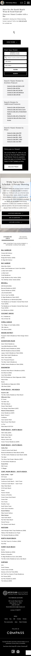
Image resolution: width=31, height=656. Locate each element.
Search (15, 73)
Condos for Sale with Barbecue (15, 92)
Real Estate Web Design (9, 646)
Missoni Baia (4, 379)
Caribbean (4, 417)
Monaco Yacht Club (6, 439)
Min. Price (8, 61)
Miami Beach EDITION (7, 426)
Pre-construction (8, 622)
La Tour (3, 424)
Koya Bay (3, 543)
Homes (24, 619)
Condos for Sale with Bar (13, 94)
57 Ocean (3, 399)
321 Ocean (4, 477)
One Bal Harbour (5, 255)
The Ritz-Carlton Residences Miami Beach (12, 395)
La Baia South (5, 273)
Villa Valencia (4, 327)
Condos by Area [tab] (7, 237)
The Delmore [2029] (6, 581)
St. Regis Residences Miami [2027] (10, 297)
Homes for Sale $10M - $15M (14, 139)
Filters (15, 69)
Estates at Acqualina (6, 554)
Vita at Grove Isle (5, 318)
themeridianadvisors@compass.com (15, 607)
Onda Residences (6, 275)
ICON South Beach (6, 488)
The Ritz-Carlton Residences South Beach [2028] (14, 455)
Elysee (3, 382)
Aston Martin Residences (7, 344)
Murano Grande (5, 492)
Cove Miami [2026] (6, 375)
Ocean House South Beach (8, 497)
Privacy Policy (15, 643)
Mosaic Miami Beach (6, 406)
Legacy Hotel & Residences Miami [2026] (12, 353)
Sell (14, 619)
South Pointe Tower (6, 506)
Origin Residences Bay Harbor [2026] (11, 277)
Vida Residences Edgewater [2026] (10, 384)
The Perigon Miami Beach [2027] (9, 408)
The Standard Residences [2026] (9, 535)
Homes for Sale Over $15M (14, 141)
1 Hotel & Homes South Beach (9, 450)
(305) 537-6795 (23, 21)
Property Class (14, 52)
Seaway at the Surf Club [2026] (9, 572)
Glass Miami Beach (6, 486)
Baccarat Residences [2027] (8, 288)
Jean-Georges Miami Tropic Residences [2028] (13, 530)
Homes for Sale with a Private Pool (16, 116)
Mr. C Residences (5, 316)
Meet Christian (23, 622)
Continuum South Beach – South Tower (11, 483)
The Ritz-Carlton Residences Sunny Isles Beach (13, 559)
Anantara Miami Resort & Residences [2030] (13, 370)
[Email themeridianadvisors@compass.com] (21, 3)
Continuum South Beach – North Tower (11, 481)
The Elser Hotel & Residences (9, 362)
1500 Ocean (4, 466)
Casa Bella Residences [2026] (9, 346)
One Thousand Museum (7, 360)
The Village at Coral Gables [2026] (10, 325)
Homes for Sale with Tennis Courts (16, 109)
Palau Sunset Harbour (7, 513)
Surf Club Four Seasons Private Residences (12, 574)
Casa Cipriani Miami (6, 419)
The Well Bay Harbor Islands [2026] (10, 279)
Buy (11, 619)
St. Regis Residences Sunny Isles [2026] (11, 556)
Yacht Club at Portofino (7, 508)
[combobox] (15, 53)
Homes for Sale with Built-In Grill (15, 86)
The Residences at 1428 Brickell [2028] (11, 299)
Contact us (16, 161)
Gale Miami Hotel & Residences (9, 355)
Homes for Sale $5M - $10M (14, 137)
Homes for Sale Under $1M (14, 133)
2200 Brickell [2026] (6, 286)
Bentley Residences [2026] (8, 552)
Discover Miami (13, 167)
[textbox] (16, 57)
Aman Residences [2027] (7, 413)
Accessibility (22, 643)
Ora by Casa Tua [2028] (7, 295)
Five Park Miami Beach (7, 519)
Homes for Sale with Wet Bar (15, 90)
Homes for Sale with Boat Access (16, 107)
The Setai (3, 457)
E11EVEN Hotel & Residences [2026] (10, 348)
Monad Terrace (5, 522)
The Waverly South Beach (8, 524)
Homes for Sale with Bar (13, 88)
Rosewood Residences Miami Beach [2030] (12, 452)
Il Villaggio (4, 468)
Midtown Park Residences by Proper (10, 533)
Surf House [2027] (6, 576)
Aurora (3, 550)
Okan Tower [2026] (6, 357)
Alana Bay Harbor (6, 266)
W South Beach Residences (8, 461)
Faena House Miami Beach (8, 422)
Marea (3, 490)
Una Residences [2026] (7, 310)
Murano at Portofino (6, 495)
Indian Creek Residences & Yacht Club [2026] (13, 268)
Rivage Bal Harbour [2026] (8, 257)
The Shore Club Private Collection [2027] (12, 459)
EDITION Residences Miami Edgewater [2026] (13, 377)
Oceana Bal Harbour (6, 253)
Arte (2, 565)
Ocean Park (4, 499)
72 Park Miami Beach (6, 435)
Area (16, 622)
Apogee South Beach (6, 479)
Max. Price (8, 65)
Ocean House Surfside (7, 569)
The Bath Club (5, 401)
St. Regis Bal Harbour (6, 260)
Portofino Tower (5, 504)
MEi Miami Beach (5, 404)
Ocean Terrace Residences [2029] (10, 442)
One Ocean (4, 501)
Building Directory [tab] (23, 237)
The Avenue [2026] (6, 329)
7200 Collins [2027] (6, 432)
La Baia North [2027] (6, 270)
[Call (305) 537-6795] (25, 3)
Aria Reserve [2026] (6, 373)
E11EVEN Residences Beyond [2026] (10, 350)
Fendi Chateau (5, 567)
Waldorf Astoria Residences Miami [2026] (12, 364)
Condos (19, 619)
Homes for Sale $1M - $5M (14, 135)
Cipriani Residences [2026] (8, 290)
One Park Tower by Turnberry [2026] (11, 541)
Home (6, 619)
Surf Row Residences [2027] (8, 578)
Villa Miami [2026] (6, 386)
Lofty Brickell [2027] (6, 292)
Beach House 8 (5, 415)
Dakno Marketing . (22, 646)
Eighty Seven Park (6, 437)
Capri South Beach (6, 517)
